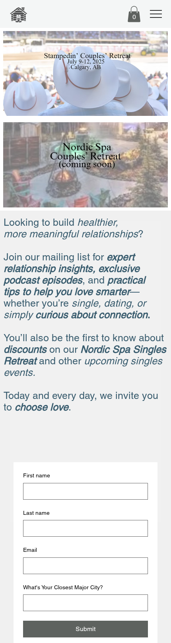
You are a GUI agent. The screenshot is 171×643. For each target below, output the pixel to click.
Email (30, 550)
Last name (36, 513)
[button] (134, 14)
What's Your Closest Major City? (63, 587)
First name (36, 475)
